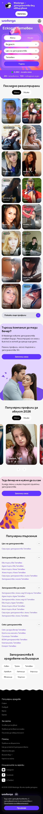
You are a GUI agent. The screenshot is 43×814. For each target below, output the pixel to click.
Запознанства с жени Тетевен (15, 616)
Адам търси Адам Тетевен (13, 596)
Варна (4, 711)
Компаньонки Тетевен (11, 643)
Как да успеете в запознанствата (15, 747)
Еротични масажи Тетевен (14, 633)
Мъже (30, 37)
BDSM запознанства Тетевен (14, 639)
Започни (21, 13)
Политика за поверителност (13, 733)
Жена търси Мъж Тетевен (13, 606)
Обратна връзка (8, 751)
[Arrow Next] (24, 469)
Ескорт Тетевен (9, 646)
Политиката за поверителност (16, 803)
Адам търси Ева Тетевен (12, 566)
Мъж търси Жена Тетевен (13, 569)
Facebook (9, 775)
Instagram (10, 770)
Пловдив (5, 707)
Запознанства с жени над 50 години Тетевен (21, 593)
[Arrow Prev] (18, 469)
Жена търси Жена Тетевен (14, 572)
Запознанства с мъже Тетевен (15, 579)
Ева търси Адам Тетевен (12, 603)
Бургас (4, 715)
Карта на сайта (8, 759)
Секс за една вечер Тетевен (14, 630)
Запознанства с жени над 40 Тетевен (18, 599)
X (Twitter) (10, 780)
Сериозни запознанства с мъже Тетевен (19, 576)
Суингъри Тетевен (10, 636)
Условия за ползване (9, 725)
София (4, 703)
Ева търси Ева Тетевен (12, 563)
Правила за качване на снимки (13, 729)
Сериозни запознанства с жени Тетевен (19, 612)
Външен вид (6, 755)
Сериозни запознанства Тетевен (16, 549)
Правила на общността (11, 743)
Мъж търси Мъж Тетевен (13, 609)
